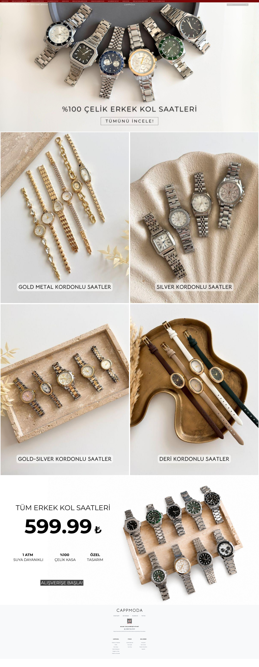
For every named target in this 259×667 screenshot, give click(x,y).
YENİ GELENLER (4, 4)
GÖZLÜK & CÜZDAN (35, 4)
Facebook (135, 615)
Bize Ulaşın (116, 647)
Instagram (126, 615)
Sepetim (143, 649)
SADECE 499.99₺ (28, 1)
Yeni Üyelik (130, 644)
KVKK (116, 644)
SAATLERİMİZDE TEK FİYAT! (15, 1)
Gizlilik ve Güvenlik (116, 653)
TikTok (143, 615)
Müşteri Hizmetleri (143, 647)
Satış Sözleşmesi (115, 649)
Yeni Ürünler (143, 644)
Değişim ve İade (116, 651)
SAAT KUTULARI (44, 4)
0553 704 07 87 (130, 629)
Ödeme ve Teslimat (116, 642)
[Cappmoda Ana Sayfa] (130, 610)
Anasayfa (143, 642)
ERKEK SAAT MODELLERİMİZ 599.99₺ (42, 1)
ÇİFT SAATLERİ (26, 4)
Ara (246, 4)
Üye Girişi (130, 647)
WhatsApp (116, 615)
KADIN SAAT (12, 4)
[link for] (129, 67)
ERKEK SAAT (19, 4)
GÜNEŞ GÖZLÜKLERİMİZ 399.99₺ (60, 1)
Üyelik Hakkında (129, 642)
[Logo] (129, 4)
